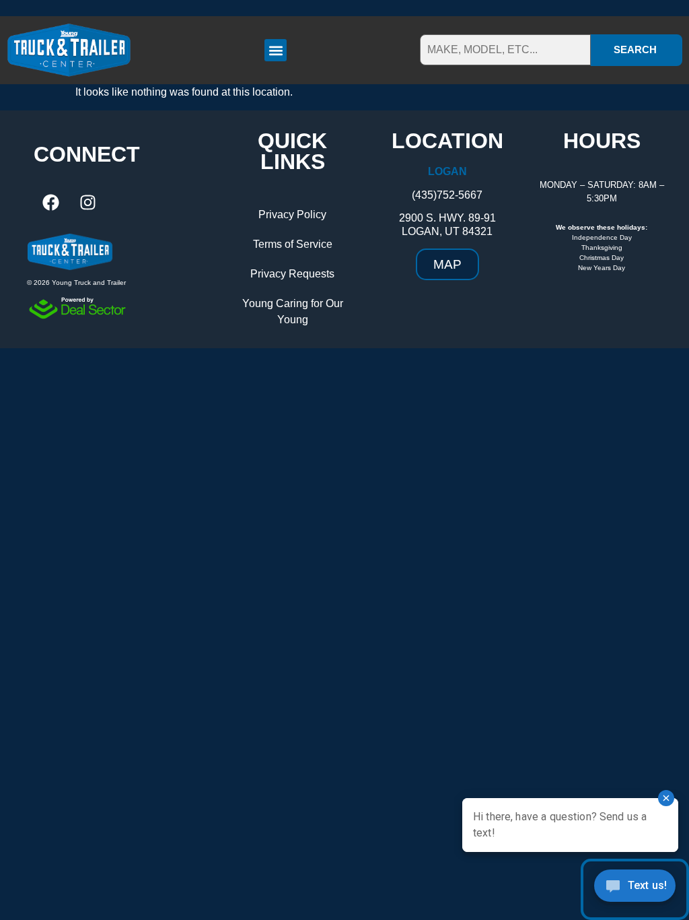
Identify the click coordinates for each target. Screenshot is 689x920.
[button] (275, 50)
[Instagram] (87, 203)
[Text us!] (635, 889)
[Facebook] (50, 203)
